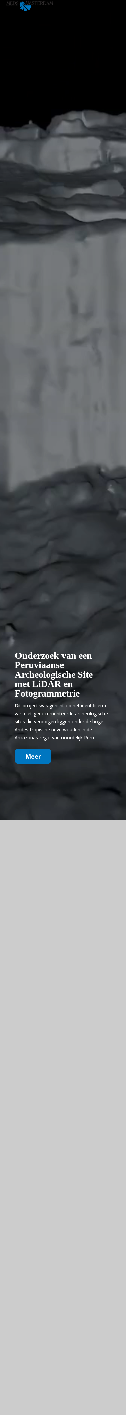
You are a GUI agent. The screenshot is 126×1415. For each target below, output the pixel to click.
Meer (33, 756)
